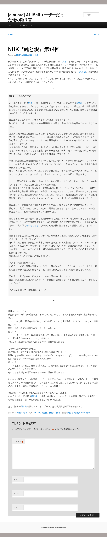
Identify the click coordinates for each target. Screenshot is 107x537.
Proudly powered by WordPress (53, 527)
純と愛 (82, 71)
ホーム (11, 25)
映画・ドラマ (22, 412)
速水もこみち (32, 225)
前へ (11, 34)
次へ (96, 34)
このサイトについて (27, 25)
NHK (35, 412)
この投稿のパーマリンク (81, 412)
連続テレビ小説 (54, 412)
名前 (15, 479)
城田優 (34, 396)
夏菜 (64, 61)
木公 (36, 55)
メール (16, 493)
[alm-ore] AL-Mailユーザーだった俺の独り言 (36, 17)
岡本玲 (79, 102)
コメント (18, 441)
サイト (16, 507)
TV (39, 412)
